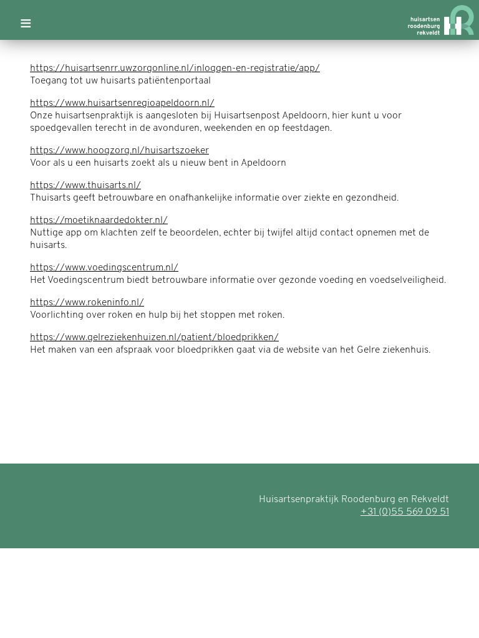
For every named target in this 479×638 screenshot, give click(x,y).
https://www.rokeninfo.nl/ (87, 303)
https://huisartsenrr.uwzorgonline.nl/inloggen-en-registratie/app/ (175, 69)
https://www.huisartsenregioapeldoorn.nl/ (122, 103)
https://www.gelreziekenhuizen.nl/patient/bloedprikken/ (154, 338)
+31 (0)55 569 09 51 (404, 512)
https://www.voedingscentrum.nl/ (104, 268)
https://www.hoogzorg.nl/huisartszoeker (119, 151)
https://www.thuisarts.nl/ (85, 186)
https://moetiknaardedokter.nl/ (99, 221)
